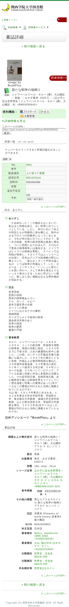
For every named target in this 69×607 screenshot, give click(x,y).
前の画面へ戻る (34, 46)
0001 (29, 164)
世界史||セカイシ (44, 568)
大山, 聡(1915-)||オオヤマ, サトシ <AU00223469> (47, 546)
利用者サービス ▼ (38, 27)
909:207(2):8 (33, 177)
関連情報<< (59, 77)
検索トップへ (11, 20)
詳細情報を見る (15, 120)
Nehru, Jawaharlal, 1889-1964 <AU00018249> (46, 536)
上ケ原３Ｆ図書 (35, 173)
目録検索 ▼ (14, 27)
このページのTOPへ (55, 206)
